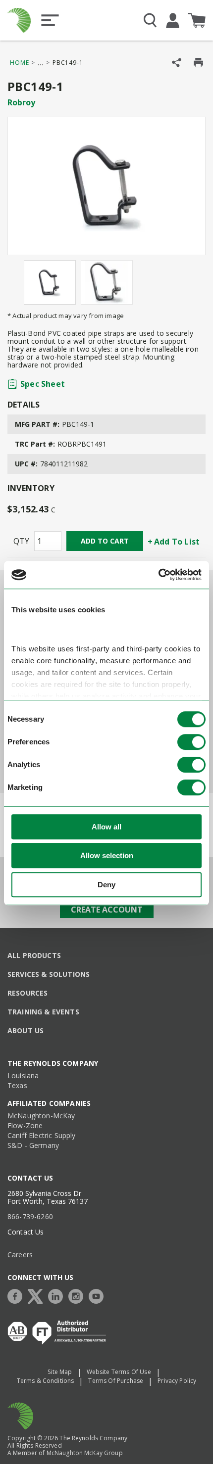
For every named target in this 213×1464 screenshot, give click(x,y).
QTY (21, 541)
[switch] (191, 742)
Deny (106, 884)
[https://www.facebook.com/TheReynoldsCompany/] (17, 1295)
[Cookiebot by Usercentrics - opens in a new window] (158, 574)
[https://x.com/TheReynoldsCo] (38, 1295)
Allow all (106, 827)
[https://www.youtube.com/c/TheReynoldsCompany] (98, 1295)
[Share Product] (176, 62)
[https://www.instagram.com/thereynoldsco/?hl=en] (78, 1295)
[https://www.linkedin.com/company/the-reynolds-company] (58, 1295)
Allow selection (106, 855)
